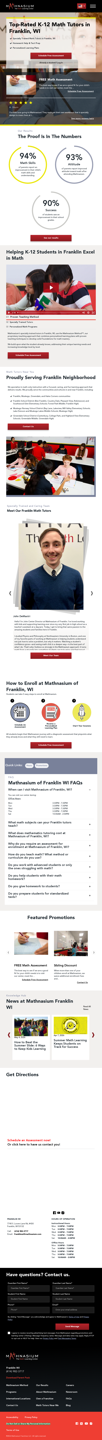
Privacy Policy (48, 1338)
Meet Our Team (51, 656)
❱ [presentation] (92, 593)
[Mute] (83, 313)
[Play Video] (8, 313)
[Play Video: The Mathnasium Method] (51, 288)
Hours (29, 766)
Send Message (72, 1327)
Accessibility (12, 1417)
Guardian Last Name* (62, 1283)
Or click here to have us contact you (33, 1144)
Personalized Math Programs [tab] (21, 327)
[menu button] (81, 6)
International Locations (18, 1399)
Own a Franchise (44, 1399)
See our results (51, 238)
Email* (55, 1305)
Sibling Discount (25, 965)
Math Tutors (47, 1405)
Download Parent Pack (18, 1378)
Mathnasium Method (17, 1385)
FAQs (69, 1399)
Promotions (41, 766)
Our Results (42, 1385)
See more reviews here (82, 119)
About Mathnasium (46, 1392)
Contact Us (12, 1405)
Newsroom (71, 1392)
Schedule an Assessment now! (29, 1140)
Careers (70, 1385)
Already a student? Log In (51, 63)
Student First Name (16, 1294)
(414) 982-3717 (15, 1371)
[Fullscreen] (93, 313)
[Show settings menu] (88, 313)
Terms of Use (74, 1317)
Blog (68, 1405)
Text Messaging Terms (67, 1338)
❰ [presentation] (10, 593)
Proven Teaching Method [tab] (22, 317)
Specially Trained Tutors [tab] (19, 322)
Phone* (11, 1305)
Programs (11, 1392)
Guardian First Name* (18, 1283)
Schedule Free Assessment (51, 56)
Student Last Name (61, 1294)
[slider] (49, 313)
